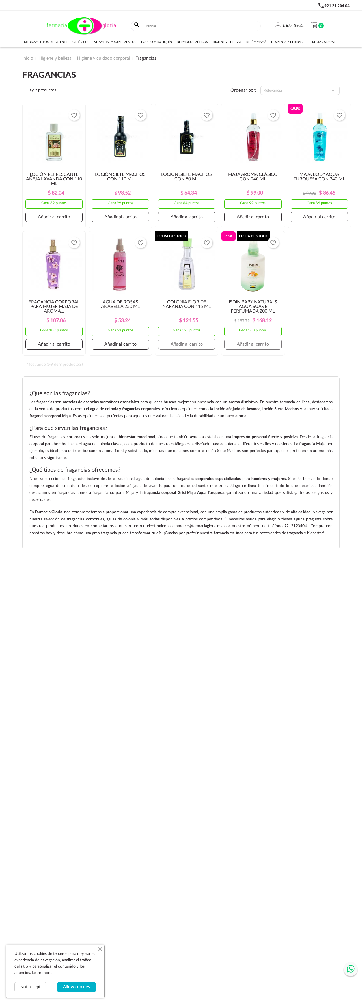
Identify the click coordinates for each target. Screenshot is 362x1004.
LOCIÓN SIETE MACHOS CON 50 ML (186, 176)
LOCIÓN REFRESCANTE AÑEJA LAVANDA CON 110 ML (54, 179)
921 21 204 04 (337, 6)
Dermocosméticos (192, 42)
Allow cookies (76, 987)
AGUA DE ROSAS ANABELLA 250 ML (120, 304)
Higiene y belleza (227, 42)
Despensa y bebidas (287, 42)
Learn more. (42, 973)
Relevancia (300, 90)
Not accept (30, 987)
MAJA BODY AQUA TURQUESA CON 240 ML (319, 176)
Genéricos (80, 42)
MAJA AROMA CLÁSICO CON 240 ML (253, 176)
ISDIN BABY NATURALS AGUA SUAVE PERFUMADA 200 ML (253, 306)
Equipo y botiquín (156, 42)
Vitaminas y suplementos (115, 42)
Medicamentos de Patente (46, 42)
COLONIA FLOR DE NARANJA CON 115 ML (186, 304)
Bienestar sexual (321, 42)
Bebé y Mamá (256, 42)
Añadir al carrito (54, 217)
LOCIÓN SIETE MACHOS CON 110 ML (120, 176)
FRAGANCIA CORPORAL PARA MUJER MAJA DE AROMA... (54, 306)
